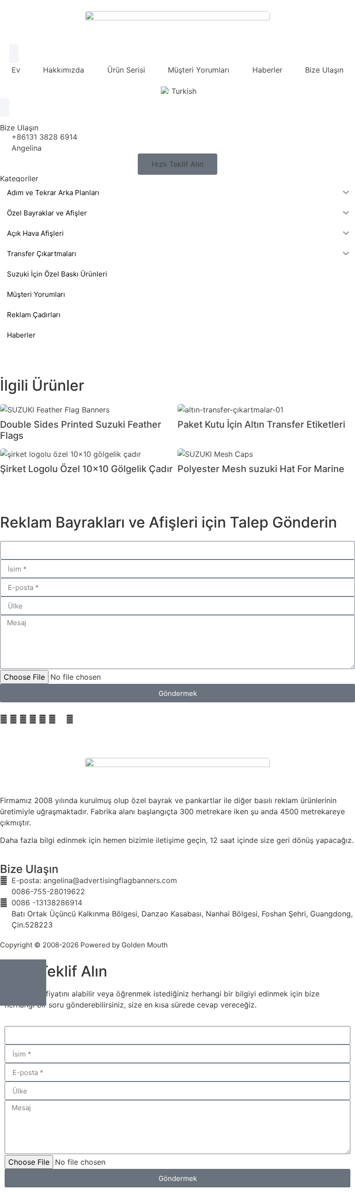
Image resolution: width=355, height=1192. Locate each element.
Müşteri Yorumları (198, 69)
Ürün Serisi (126, 69)
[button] (3, 719)
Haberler (267, 69)
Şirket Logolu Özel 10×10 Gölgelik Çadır (86, 468)
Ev (16, 69)
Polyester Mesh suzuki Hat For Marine (261, 468)
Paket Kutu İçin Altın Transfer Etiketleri (261, 424)
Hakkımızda (63, 69)
